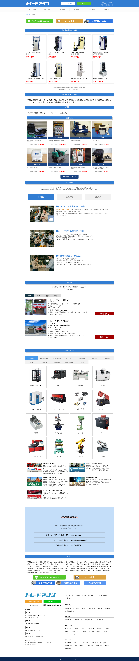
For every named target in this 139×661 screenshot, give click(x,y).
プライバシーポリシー (102, 595)
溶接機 (76, 628)
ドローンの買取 (89, 645)
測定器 (32, 362)
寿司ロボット (86, 631)
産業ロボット (100, 628)
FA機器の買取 (99, 645)
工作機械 (31, 358)
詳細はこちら (104, 314)
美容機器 (44, 362)
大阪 (38, 296)
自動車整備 (82, 358)
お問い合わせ (68, 3)
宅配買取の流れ (79, 620)
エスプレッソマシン (75, 631)
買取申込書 (107, 608)
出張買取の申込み (69, 608)
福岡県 (28, 627)
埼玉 (29, 296)
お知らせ (68, 598)
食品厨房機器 (57, 358)
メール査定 (69, 21)
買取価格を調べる (34, 601)
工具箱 (82, 628)
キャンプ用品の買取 (83, 643)
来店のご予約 (95, 583)
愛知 (56, 296)
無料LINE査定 (52, 601)
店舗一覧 (100, 608)
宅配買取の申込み (80, 608)
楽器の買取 (103, 643)
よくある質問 (91, 9)
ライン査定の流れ (100, 620)
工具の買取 (108, 645)
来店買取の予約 (91, 608)
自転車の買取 (94, 643)
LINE (62, 209)
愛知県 (28, 633)
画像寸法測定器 (96, 631)
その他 (82, 362)
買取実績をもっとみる (69, 176)
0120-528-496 (56, 329)
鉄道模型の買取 (69, 645)
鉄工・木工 (69, 358)
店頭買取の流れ (89, 620)
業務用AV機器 (69, 362)
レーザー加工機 (90, 628)
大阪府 (28, 621)
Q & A (84, 595)
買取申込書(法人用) (69, 611)
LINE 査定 (84, 3)
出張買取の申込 (99, 21)
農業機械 (107, 358)
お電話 (58, 209)
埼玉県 (28, 612)
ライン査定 (41, 21)
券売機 (66, 631)
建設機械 (94, 358)
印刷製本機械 (44, 358)
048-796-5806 (56, 308)
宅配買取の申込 (70, 583)
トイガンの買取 (79, 645)
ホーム (28, 14)
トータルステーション (70, 634)
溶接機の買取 (68, 648)
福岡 (47, 296)
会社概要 (106, 9)
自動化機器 (57, 362)
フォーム (68, 209)
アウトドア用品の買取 (70, 643)
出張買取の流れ (69, 620)
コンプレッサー (69, 628)
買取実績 (76, 9)
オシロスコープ (106, 631)
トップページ (32, 9)
